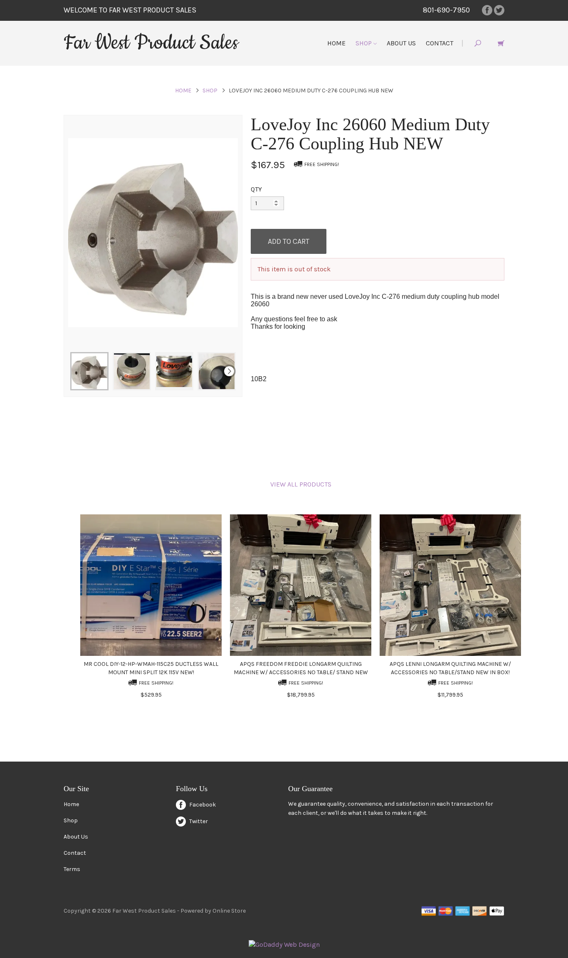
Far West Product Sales (151, 43)
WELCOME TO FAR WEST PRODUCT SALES (130, 10)
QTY (256, 189)
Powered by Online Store (213, 910)
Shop (364, 43)
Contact (439, 43)
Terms (72, 869)
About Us (401, 43)
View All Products (300, 484)
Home (336, 43)
